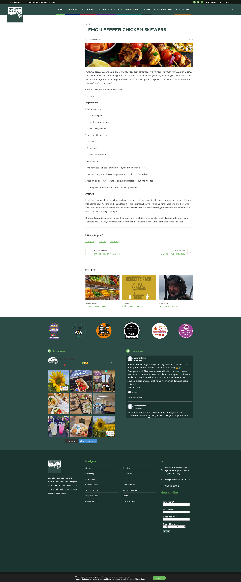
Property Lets (91, 495)
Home (88, 468)
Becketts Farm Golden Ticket (133, 306)
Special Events (91, 490)
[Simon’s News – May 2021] (176, 287)
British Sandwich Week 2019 (107, 253)
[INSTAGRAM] (195, 2)
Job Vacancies (129, 484)
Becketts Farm (140, 357)
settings (141, 579)
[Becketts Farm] (15, 12)
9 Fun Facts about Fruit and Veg (97, 306)
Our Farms (127, 473)
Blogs (125, 495)
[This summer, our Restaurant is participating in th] (58, 403)
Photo (134, 392)
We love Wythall (130, 490)
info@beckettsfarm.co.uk (177, 479)
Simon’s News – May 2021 (169, 306)
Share (140, 397)
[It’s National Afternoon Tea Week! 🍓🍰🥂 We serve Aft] (81, 426)
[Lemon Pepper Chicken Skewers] (139, 54)
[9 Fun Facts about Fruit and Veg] (102, 287)
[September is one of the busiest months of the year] (104, 403)
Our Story (127, 468)
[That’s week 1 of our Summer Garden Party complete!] (104, 426)
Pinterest (114, 241)
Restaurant (90, 479)
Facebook (89, 241)
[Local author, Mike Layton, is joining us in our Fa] (104, 381)
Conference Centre (93, 501)
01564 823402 (14, 2)
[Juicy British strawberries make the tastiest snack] (81, 381)
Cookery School (92, 484)
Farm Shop (90, 473)
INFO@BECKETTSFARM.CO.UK (41, 2)
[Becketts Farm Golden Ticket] (139, 287)
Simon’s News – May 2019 (173, 253)
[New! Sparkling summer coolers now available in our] (58, 426)
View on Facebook (132, 397)
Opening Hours (129, 501)
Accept (159, 578)
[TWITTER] (199, 2)
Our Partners (128, 479)
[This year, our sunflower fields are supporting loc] (58, 381)
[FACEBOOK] (202, 2)
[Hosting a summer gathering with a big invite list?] (81, 403)
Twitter (102, 241)
